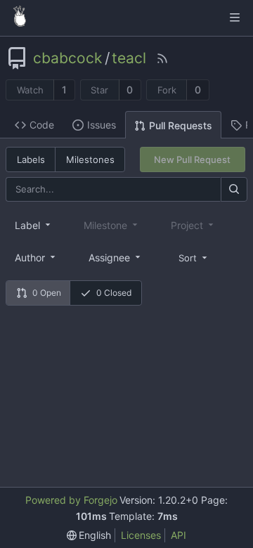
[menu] (194, 256)
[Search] (234, 189)
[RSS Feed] (162, 58)
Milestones (90, 159)
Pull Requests (180, 125)
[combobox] (34, 224)
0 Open (46, 292)
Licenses (141, 535)
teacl (129, 58)
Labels (31, 159)
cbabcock (67, 58)
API (178, 535)
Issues (101, 125)
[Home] (19, 18)
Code (42, 125)
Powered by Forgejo (71, 500)
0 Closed (113, 292)
